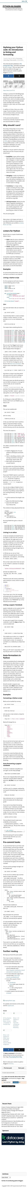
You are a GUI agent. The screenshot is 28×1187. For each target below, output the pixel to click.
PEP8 (6, 141)
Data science (13, 60)
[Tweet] (19, 76)
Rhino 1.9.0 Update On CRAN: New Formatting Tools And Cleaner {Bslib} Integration (7, 1039)
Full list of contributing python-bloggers (12, 1180)
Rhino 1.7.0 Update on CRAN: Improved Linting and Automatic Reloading (16, 1022)
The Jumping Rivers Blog (15, 1057)
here (20, 69)
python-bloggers (8, 67)
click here (10, 72)
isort (10, 987)
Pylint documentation (15, 363)
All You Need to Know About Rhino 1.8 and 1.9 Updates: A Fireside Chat (7, 1021)
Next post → (22, 1068)
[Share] (8, 76)
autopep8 (8, 993)
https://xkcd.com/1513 (9, 90)
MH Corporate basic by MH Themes (18, 1186)
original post (10, 1005)
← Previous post (7, 1068)
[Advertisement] (14, 28)
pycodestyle (12, 982)
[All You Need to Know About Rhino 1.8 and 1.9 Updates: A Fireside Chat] (7, 1014)
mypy (10, 984)
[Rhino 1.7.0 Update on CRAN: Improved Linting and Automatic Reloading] (17, 1014)
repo (16, 885)
